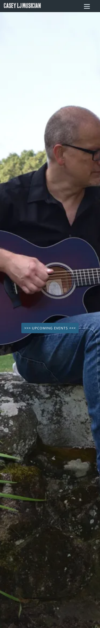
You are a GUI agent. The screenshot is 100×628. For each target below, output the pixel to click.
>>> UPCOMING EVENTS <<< (50, 328)
